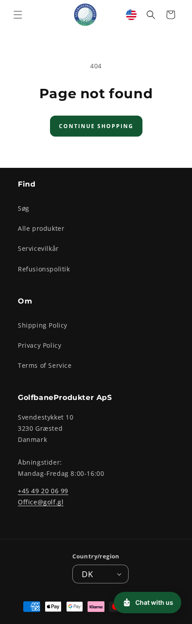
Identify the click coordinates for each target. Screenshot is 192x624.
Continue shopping (96, 126)
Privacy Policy (39, 345)
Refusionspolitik (44, 269)
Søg (23, 208)
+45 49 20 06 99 (43, 491)
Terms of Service (45, 365)
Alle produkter (41, 228)
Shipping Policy (42, 325)
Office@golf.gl (40, 502)
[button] (18, 15)
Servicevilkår (38, 248)
